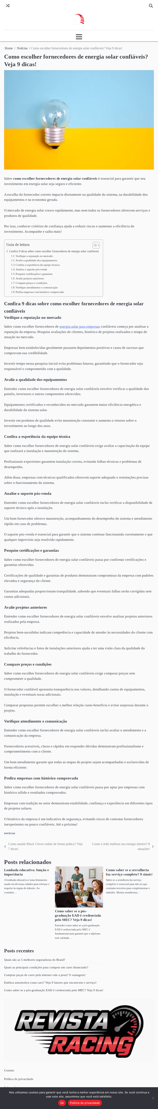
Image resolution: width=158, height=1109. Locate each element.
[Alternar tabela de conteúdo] (94, 245)
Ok (62, 1102)
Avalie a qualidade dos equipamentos (36, 260)
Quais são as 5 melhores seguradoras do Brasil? (34, 959)
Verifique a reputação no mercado (34, 256)
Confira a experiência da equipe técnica (38, 264)
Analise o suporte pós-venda (31, 269)
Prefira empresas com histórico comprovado (40, 292)
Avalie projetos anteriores (30, 278)
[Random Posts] (7, 6)
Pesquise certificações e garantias (34, 273)
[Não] (153, 1098)
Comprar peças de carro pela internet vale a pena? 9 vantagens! (45, 975)
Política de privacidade (18, 1079)
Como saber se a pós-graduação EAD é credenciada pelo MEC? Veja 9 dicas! (78, 915)
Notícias (9, 833)
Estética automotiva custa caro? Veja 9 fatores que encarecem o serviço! (50, 982)
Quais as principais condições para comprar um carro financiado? (46, 967)
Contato (9, 1070)
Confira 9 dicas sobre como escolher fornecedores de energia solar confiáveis (54, 251)
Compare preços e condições (31, 282)
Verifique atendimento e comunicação (37, 287)
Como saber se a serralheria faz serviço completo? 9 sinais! (129, 872)
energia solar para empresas (79, 326)
